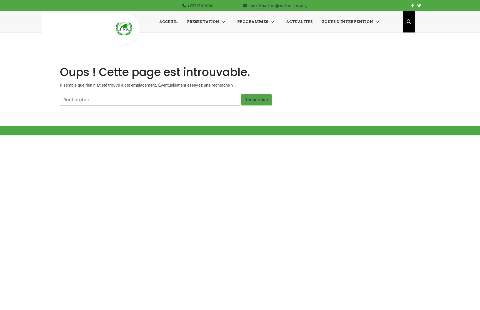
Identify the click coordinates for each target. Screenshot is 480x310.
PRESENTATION (203, 22)
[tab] (256, 99)
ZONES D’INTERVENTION (347, 22)
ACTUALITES (299, 22)
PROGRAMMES (252, 22)
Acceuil (168, 22)
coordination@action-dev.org (278, 5)
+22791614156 (200, 5)
